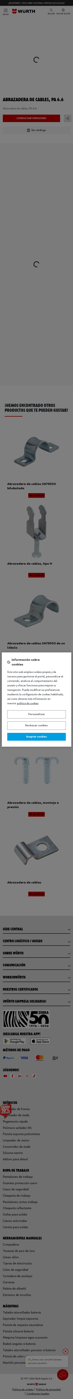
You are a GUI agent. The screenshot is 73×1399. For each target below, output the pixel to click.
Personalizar (36, 714)
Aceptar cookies (36, 736)
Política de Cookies (28, 703)
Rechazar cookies (36, 725)
